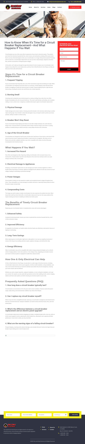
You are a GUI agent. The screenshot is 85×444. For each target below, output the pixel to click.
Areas (48, 7)
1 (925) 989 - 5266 (64, 433)
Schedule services (75, 7)
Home (30, 7)
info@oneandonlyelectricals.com (57, 1)
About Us (36, 7)
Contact (59, 7)
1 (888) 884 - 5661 (64, 435)
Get (75, 414)
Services (43, 7)
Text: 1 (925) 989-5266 (76, 1)
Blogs (53, 7)
